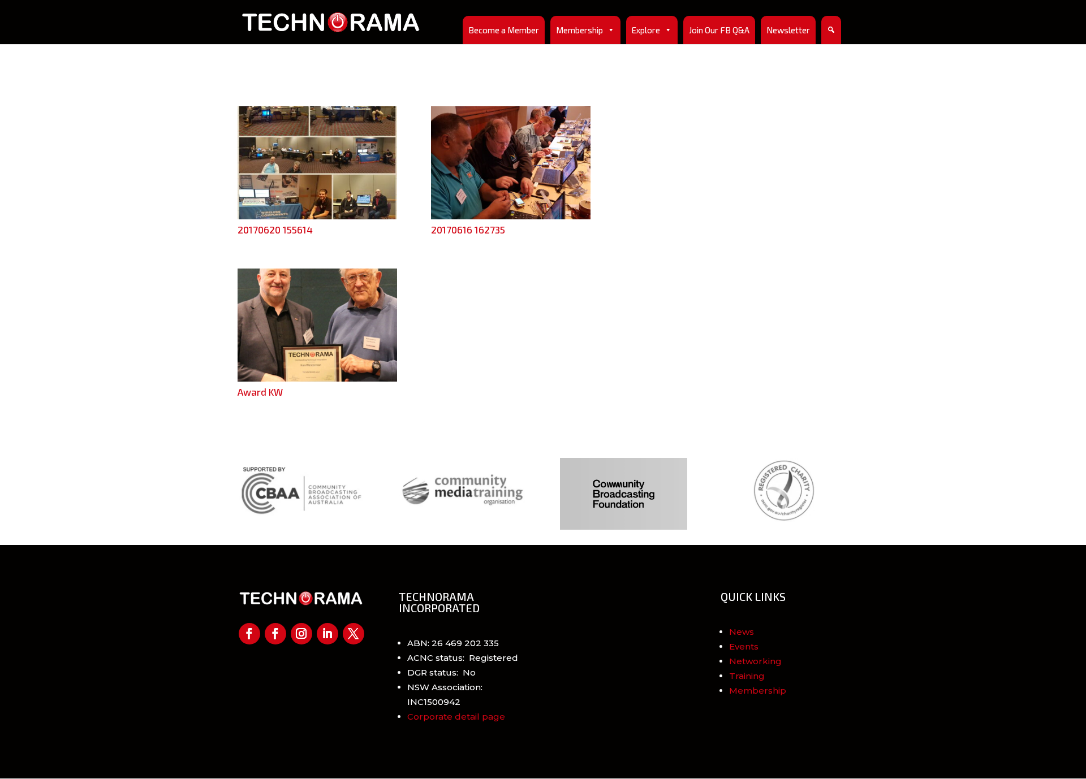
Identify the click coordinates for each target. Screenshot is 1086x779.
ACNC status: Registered (462, 657)
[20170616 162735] (511, 216)
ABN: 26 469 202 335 (453, 643)
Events (744, 646)
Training (747, 675)
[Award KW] (317, 378)
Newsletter (788, 30)
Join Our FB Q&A (719, 30)
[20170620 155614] (317, 216)
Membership (579, 30)
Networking (755, 661)
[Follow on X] (353, 633)
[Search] (831, 30)
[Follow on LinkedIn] (327, 633)
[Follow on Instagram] (301, 633)
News (741, 631)
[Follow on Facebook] (249, 633)
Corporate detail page (456, 716)
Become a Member (503, 30)
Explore (646, 30)
